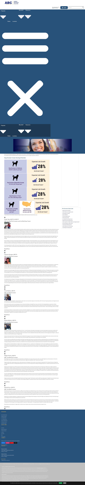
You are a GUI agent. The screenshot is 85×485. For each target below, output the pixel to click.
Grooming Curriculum (66, 213)
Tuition (8, 21)
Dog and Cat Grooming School (67, 220)
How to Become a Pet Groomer (67, 226)
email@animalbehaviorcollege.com (5, 460)
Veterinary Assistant (4, 416)
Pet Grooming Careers (66, 216)
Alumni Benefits (65, 214)
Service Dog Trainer (3, 423)
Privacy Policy (32, 463)
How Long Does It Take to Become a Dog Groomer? (70, 221)
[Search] (83, 7)
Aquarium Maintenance (4, 420)
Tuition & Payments (3, 430)
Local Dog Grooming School (67, 227)
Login (64, 7)
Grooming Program (3, 417)
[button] (25, 73)
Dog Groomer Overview (66, 210)
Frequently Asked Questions (67, 224)
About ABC (2, 433)
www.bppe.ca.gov (40, 467)
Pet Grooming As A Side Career (67, 223)
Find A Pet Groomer (65, 217)
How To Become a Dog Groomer (67, 211)
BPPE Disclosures (26, 463)
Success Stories (3, 436)
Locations (14, 21)
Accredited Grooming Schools (67, 219)
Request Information (4, 429)
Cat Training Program (4, 419)
